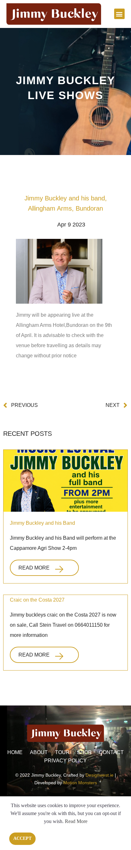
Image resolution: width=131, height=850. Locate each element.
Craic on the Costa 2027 (37, 600)
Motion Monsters (80, 782)
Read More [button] (76, 821)
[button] (119, 14)
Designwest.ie (100, 775)
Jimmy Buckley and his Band (42, 523)
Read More (34, 567)
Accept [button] (22, 838)
